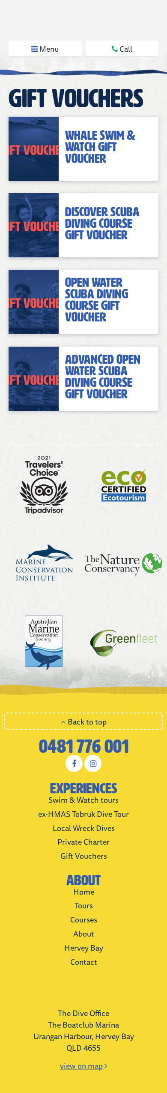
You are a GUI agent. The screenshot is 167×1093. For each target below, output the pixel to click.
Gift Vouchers (83, 856)
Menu (48, 49)
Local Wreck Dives (84, 828)
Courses (83, 919)
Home (83, 892)
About (83, 934)
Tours (84, 905)
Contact (83, 962)
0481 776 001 (83, 746)
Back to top (86, 722)
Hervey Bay (83, 948)
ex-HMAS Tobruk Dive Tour (83, 814)
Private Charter (83, 842)
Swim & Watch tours (83, 800)
